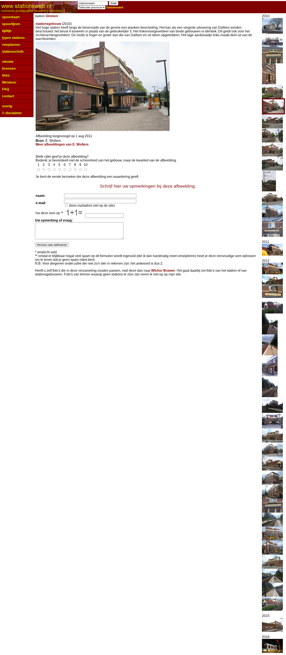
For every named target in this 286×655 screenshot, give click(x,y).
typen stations (13, 38)
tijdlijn (7, 31)
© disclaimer (12, 113)
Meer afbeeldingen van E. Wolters (62, 144)
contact (8, 96)
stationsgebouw (48, 24)
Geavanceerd (114, 7)
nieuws (7, 61)
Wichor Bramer (163, 270)
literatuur (9, 82)
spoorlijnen (11, 24)
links (6, 75)
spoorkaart (10, 17)
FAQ (5, 89)
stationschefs (13, 51)
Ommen (52, 16)
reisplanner (11, 44)
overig (7, 106)
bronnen (9, 68)
